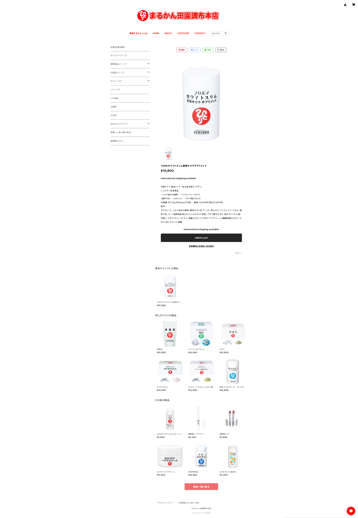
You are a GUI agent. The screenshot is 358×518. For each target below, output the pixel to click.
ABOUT (168, 33)
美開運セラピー (117, 141)
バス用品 (114, 98)
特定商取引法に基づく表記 (188, 503)
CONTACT (200, 33)
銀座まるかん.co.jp (138, 33)
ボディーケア (116, 81)
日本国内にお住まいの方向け (201, 246)
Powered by (198, 513)
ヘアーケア (115, 89)
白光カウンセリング (119, 124)
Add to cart (201, 237)
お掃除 (113, 107)
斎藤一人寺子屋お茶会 (120, 132)
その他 (113, 115)
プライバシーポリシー (165, 503)
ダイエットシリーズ (118, 55)
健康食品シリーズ (118, 64)
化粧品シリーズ (117, 72)
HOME (156, 33)
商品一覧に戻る (201, 486)
